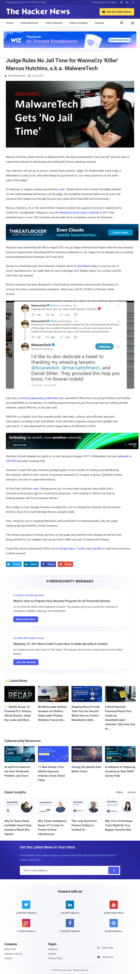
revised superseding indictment (39, 398)
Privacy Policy (55, 958)
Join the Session (26, 662)
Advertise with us (13, 953)
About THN (10, 949)
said (61, 189)
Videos (119, 792)
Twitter (81, 548)
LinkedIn (96, 548)
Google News (67, 548)
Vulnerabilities (29, 22)
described (83, 266)
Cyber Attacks (54, 22)
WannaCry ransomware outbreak (79, 212)
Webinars (53, 949)
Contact (8, 958)
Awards (99, 22)
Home (9, 22)
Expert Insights (79, 22)
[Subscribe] (113, 870)
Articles (131, 792)
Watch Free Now (25, 619)
